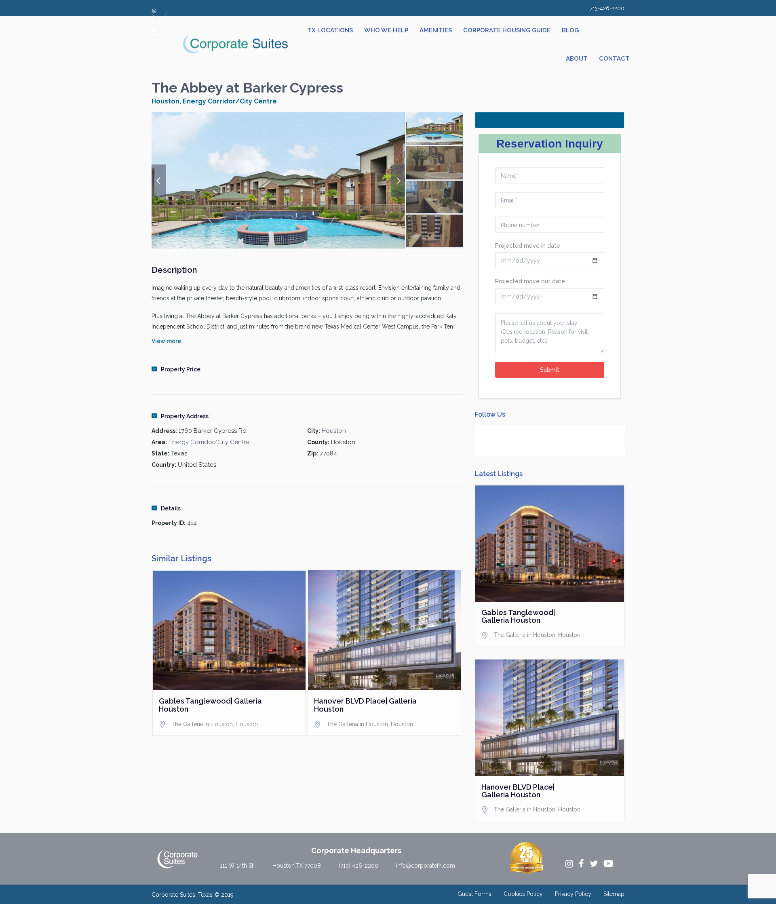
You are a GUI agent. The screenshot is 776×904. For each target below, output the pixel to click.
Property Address (185, 416)
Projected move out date (530, 281)
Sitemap (613, 894)
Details (171, 508)
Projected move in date (527, 245)
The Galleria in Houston (202, 724)
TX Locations (330, 30)
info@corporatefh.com (425, 865)
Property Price (180, 369)
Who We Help (386, 30)
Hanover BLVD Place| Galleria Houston (365, 705)
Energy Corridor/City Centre (230, 101)
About (577, 58)
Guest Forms (474, 894)
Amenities (436, 30)
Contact (614, 58)
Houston (165, 101)
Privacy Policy (573, 894)
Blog (570, 30)
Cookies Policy (523, 894)
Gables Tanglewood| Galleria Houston (210, 705)
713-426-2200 (607, 8)
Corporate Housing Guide (506, 30)
